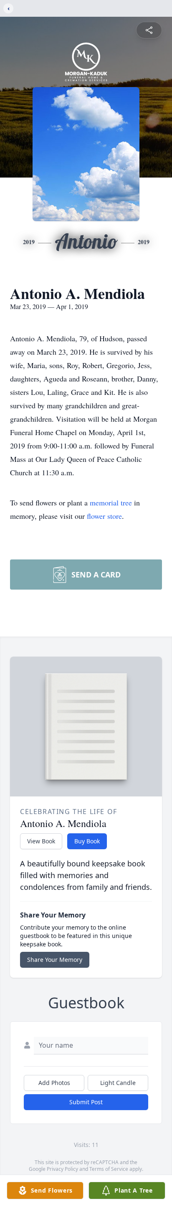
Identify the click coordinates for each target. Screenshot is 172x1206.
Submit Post (86, 1102)
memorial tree (111, 502)
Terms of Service (108, 1168)
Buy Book (87, 841)
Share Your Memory (54, 960)
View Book (41, 841)
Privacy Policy (62, 1168)
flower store (104, 516)
